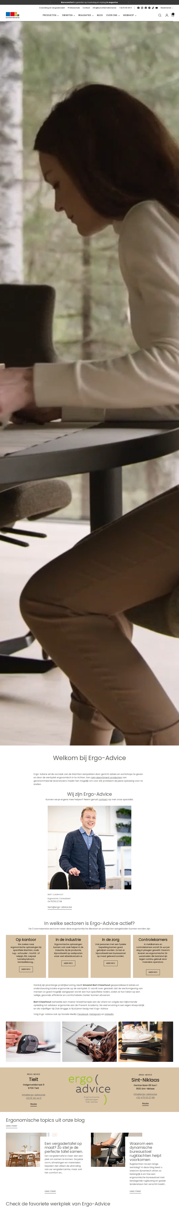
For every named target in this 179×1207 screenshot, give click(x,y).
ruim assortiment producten (106, 777)
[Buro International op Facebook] (138, 8)
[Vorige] (51, 2)
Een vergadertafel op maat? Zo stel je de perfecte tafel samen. (64, 1147)
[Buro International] (13, 15)
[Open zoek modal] (160, 15)
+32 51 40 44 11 (33, 1098)
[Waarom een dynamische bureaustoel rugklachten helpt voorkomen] (116, 1164)
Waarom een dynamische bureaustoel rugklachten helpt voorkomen (145, 1151)
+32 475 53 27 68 (145, 1097)
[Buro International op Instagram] (142, 8)
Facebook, (83, 1014)
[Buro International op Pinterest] (149, 8)
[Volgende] (128, 2)
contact (103, 799)
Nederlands (166, 8)
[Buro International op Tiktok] (153, 8)
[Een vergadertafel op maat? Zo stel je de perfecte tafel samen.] (31, 1164)
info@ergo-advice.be (33, 1094)
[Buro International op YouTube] (156, 8)
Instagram (95, 1014)
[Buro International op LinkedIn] (145, 8)
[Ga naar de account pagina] (166, 15)
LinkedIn (109, 1014)
